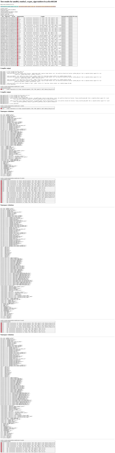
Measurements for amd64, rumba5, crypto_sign (9, 6)
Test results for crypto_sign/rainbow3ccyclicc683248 (46, 6)
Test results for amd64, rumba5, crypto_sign (27, 6)
